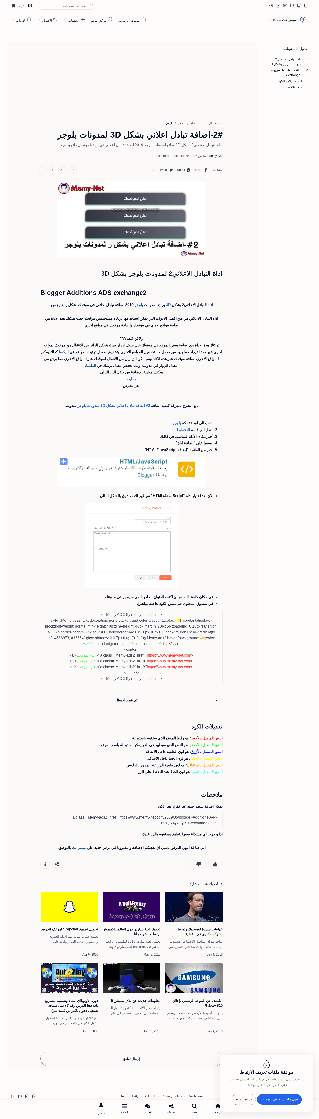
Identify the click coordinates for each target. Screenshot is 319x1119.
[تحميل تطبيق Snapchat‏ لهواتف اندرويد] (69, 907)
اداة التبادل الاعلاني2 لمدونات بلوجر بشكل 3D (285, 61)
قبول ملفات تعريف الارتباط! (279, 1099)
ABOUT (150, 1096)
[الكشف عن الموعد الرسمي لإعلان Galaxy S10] (194, 978)
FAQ (135, 1096)
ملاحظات (290, 87)
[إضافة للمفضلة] (73, 170)
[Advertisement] (131, 79)
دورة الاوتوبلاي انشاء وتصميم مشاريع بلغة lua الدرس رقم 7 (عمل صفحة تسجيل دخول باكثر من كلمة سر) (71, 1006)
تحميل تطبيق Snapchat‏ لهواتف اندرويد (69, 929)
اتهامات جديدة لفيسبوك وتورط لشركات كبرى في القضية (200, 931)
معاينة (131, 379)
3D (168, 305)
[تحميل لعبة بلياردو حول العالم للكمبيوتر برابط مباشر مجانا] (131, 907)
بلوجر (176, 423)
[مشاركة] (56, 864)
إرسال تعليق (131, 1059)
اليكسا (64, 352)
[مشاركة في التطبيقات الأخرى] (154, 170)
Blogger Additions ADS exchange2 (285, 72)
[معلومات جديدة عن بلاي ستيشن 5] (131, 978)
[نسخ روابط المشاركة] (62, 170)
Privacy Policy (172, 1096)
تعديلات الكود (287, 81)
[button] (305, 5)
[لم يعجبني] (198, 864)
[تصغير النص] (43, 170)
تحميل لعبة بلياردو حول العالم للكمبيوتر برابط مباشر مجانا (131, 931)
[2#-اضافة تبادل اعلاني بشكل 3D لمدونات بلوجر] (131, 219)
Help (123, 1096)
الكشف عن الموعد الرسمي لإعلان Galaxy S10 (197, 1003)
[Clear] (41, 6)
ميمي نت (289, 20)
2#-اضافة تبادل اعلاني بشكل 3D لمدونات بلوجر (114, 406)
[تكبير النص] (52, 170)
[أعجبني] (215, 864)
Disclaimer (195, 1096)
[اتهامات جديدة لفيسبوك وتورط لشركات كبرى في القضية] (194, 907)
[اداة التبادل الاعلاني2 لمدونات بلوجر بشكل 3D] (131, 472)
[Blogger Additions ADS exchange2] (131, 545)
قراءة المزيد (243, 1099)
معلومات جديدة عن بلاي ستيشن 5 (135, 1001)
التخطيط (183, 430)
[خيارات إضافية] (45, 864)
